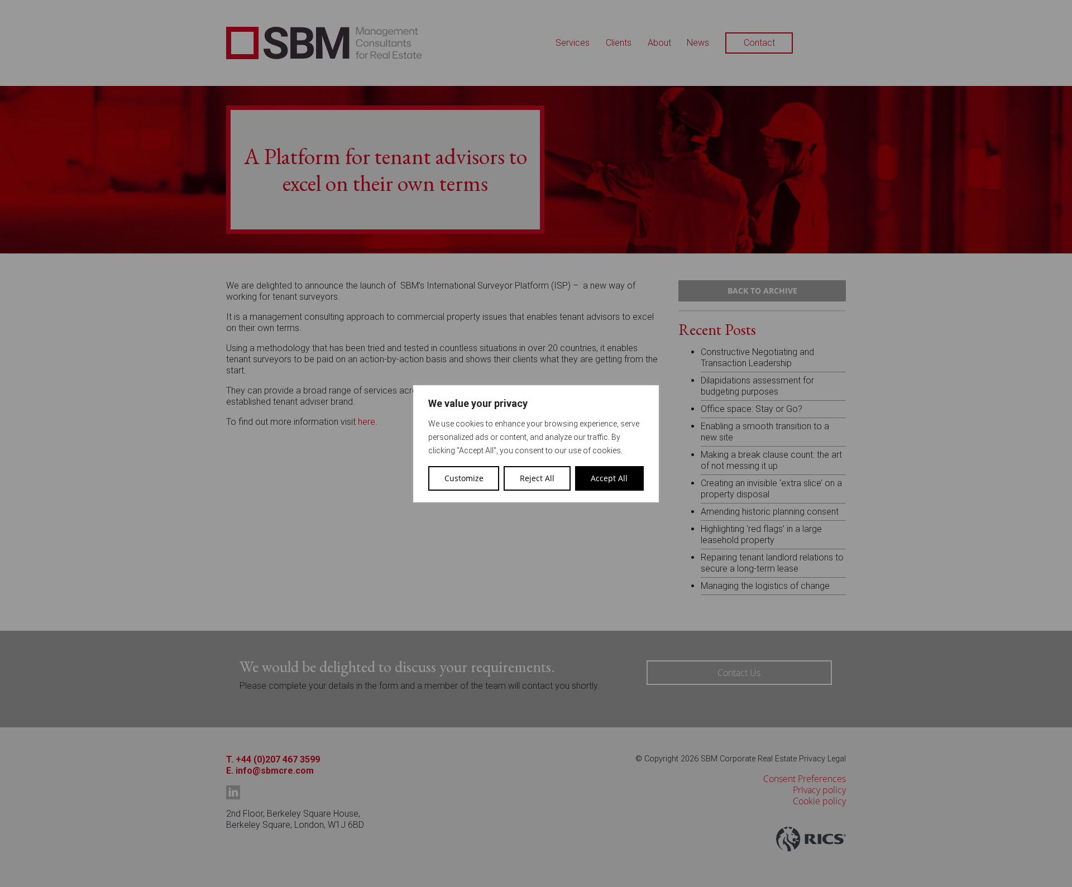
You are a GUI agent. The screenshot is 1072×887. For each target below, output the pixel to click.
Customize (464, 478)
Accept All (609, 478)
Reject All (537, 478)
